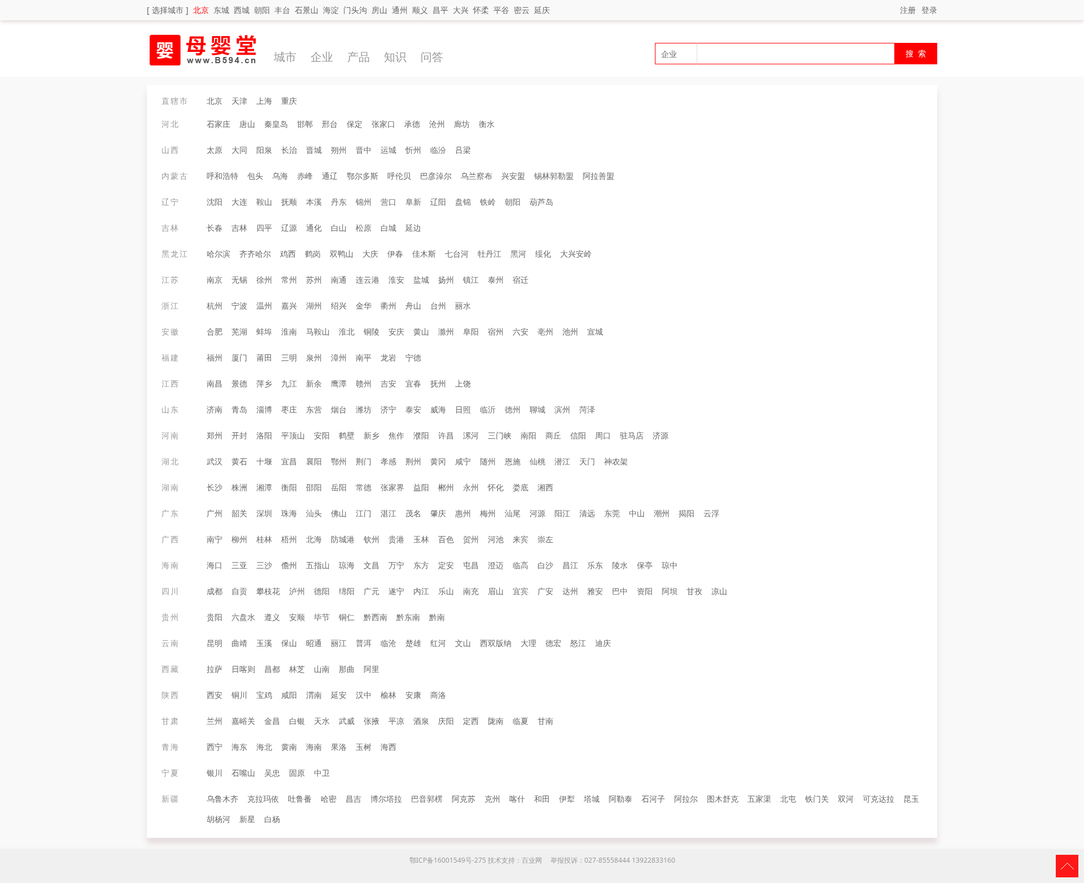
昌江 (570, 565)
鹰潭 (339, 383)
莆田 (264, 357)
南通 (339, 279)
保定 (354, 123)
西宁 (214, 746)
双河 (846, 798)
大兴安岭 (576, 253)
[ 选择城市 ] (168, 10)
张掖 (371, 720)
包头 (255, 175)
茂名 (413, 513)
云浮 (711, 513)
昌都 (272, 669)
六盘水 (243, 617)
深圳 (264, 513)
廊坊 (462, 123)
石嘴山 (243, 772)
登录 (929, 10)
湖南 (170, 487)
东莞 (612, 513)
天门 (587, 461)
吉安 (388, 383)
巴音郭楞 (427, 798)
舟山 (413, 305)
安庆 (396, 331)
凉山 (719, 591)
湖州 (314, 305)
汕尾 (513, 513)
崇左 (545, 539)
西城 (242, 10)
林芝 (297, 669)
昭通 (314, 643)
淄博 (264, 409)
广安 (545, 591)
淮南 (289, 331)
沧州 (437, 123)
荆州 (413, 461)
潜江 (562, 461)
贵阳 (214, 617)
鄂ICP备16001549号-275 (447, 860)
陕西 (170, 694)
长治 (289, 149)
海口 (214, 565)
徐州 (264, 279)
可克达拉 (878, 798)
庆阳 (446, 720)
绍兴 (339, 305)
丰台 (282, 10)
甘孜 (694, 591)
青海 (170, 746)
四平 (264, 227)
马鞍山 (318, 331)
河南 (170, 435)
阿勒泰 (620, 798)
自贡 (239, 591)
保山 (289, 643)
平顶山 (293, 435)
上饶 (463, 383)
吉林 (170, 227)
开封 (239, 435)
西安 (214, 694)
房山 (379, 10)
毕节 (322, 617)
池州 (570, 331)
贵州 (170, 617)
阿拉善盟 (598, 175)
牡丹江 (489, 253)
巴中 (620, 591)
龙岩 (388, 357)
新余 (314, 383)
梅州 (488, 513)
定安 (446, 565)
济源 (660, 435)
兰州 (214, 720)
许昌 (446, 435)
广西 (170, 539)
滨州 (562, 409)
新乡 (371, 435)
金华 (363, 305)
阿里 (371, 669)
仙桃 (537, 461)
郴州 (446, 487)
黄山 (421, 331)
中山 (637, 513)
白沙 (545, 565)
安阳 (322, 435)
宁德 (413, 357)
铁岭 (488, 201)
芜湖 (239, 331)
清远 (587, 513)
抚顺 (289, 201)
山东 (170, 409)
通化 (314, 227)
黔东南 (408, 617)
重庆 (289, 100)
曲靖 (239, 643)
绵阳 (347, 591)
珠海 (289, 513)
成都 (214, 591)
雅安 (595, 591)
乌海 (280, 175)
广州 (214, 513)
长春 (214, 227)
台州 (438, 305)
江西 (170, 383)
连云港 (367, 279)
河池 (496, 539)
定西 (471, 720)
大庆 (370, 253)
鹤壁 (347, 435)
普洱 (363, 643)
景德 (239, 383)
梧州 (289, 539)
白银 (297, 720)
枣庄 (289, 409)
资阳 (645, 591)
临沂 (488, 409)
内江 (421, 591)
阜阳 (471, 331)
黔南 (437, 617)
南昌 (214, 383)
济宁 (388, 409)
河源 (537, 513)
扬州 (446, 279)
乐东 (595, 565)
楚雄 (413, 643)
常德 (363, 487)
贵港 (396, 539)
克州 (492, 798)
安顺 (297, 617)
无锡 (239, 279)
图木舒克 (722, 798)
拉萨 (214, 669)
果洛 (339, 746)
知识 (395, 56)
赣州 (363, 383)
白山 (339, 227)
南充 (471, 591)
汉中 (363, 694)
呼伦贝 (399, 175)
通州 (400, 10)
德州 (513, 409)
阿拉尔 (686, 798)
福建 (170, 357)
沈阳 (214, 201)
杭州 (214, 305)
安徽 (170, 331)
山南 (322, 669)
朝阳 (262, 10)
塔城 (592, 798)
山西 (170, 149)
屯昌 (471, 565)
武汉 (214, 461)
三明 (289, 357)
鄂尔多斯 (362, 175)
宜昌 (289, 461)
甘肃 (170, 720)
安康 (413, 694)
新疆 (170, 798)
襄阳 (314, 461)
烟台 (339, 409)
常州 (289, 279)
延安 (339, 694)
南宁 (214, 539)
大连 (239, 201)
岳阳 (339, 487)
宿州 (496, 331)
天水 (322, 720)
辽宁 (170, 201)
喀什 (517, 798)
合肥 (214, 331)
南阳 (528, 435)
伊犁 (567, 798)
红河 (438, 643)
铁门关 (817, 798)
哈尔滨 (218, 253)
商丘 (553, 435)
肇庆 (438, 513)
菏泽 (587, 409)
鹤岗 (313, 253)
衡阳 (289, 487)
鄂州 (339, 461)
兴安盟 (513, 175)
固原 (297, 772)
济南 (214, 409)
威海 (438, 409)
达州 (570, 591)
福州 (214, 357)
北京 (214, 100)
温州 (264, 305)
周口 (603, 435)
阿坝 (670, 591)
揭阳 (686, 513)
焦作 (396, 435)
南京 (214, 279)
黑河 (518, 253)
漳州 (339, 357)
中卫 (322, 772)
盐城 (421, 279)
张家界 (392, 487)
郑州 (214, 435)
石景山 (306, 10)
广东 (170, 513)
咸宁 (463, 461)
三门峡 (500, 435)
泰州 (496, 279)
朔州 (339, 149)
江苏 (170, 279)
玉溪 (264, 643)
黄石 (239, 461)
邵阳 (314, 487)
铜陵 (371, 331)
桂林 (264, 539)
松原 (363, 227)
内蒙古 (175, 175)
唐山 (247, 123)
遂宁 (396, 591)
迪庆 (603, 643)
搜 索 (916, 53)
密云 (522, 10)
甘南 (545, 720)
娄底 (520, 487)
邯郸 (305, 123)
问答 (432, 56)
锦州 (363, 201)
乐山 (446, 591)
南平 (363, 357)
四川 (170, 591)
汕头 (314, 513)
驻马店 (632, 435)
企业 (322, 56)
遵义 (272, 617)
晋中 (363, 149)
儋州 (289, 565)
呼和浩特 (222, 175)
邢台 (330, 123)
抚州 (438, 383)
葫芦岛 (541, 201)
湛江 (388, 513)
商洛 (438, 694)
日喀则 (243, 669)
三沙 (264, 565)
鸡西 (288, 253)
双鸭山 (341, 253)
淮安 (396, 279)
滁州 (446, 331)
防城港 (343, 539)
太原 (214, 149)
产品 (358, 56)
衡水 (487, 123)
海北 (264, 746)
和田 (542, 798)
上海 (264, 100)
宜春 (413, 383)
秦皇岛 (276, 123)
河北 (170, 123)
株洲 (239, 487)
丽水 (463, 305)
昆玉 (911, 798)
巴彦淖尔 (436, 175)
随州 (488, 461)
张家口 (383, 123)
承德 (412, 123)
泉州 (314, 357)
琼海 (347, 565)
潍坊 (363, 409)
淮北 (347, 331)
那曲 (347, 669)
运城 (388, 149)
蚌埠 (264, 331)
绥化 (543, 253)
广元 (371, 591)
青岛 (239, 409)
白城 (388, 227)
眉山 (496, 591)
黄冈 (438, 461)
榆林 (388, 694)
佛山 (339, 513)
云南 (170, 643)
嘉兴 (289, 305)
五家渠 (759, 798)
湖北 (170, 461)
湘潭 (264, 487)
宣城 (595, 331)
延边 (413, 227)
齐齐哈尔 (255, 253)
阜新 (413, 201)
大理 (528, 643)
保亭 (645, 565)
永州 (471, 487)
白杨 (272, 819)
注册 (908, 10)
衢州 (388, 305)
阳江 (562, 513)
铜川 (239, 694)
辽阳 (438, 201)
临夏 (520, 720)
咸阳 (289, 694)
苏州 (314, 279)
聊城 (537, 409)
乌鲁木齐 (222, 798)
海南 (170, 565)
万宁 (396, 565)
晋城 (314, 149)
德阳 (322, 591)
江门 (363, 513)
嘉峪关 (243, 720)
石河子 (653, 798)
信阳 (578, 435)
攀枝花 (268, 591)
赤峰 (305, 175)
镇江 (471, 279)
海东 (239, 746)
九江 (289, 383)
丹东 (339, 201)
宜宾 (520, 591)
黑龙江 (175, 253)
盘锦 (463, 201)
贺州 (471, 539)
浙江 (170, 305)
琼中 (670, 565)
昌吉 (353, 798)
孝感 (388, 461)
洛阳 (264, 435)
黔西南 (375, 617)
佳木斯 (424, 253)
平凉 (396, 720)
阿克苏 (463, 798)
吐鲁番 (300, 798)
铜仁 (347, 617)
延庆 (542, 10)
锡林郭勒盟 (554, 175)
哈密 (328, 798)
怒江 (578, 643)
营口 (388, 201)
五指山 (318, 565)
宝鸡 (264, 694)
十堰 (264, 461)
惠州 (463, 513)
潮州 (662, 513)
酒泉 (421, 720)
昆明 (214, 643)
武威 (347, 720)
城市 (285, 56)
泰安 (413, 409)
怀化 (496, 487)
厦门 (239, 357)
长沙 (214, 487)
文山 (463, 643)
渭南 (314, 694)
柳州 (239, 539)
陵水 (620, 565)
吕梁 (463, 149)
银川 (214, 772)
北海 (314, 539)
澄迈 (496, 565)
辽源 (289, 227)
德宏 (553, 643)
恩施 (513, 461)
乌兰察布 (476, 175)
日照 (463, 409)
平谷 (501, 10)
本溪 (314, 201)
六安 (520, 331)
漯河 (471, 435)
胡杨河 (218, 819)
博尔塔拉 (386, 798)
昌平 (440, 10)
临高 (520, 565)
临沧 (388, 643)
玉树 (363, 746)
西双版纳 (496, 643)
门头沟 (355, 10)
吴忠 (272, 772)
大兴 (461, 10)
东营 (314, 409)
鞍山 (264, 201)
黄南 (289, 746)
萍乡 (264, 383)
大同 (239, 149)
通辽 (330, 175)
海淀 (331, 10)
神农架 (616, 461)
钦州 (371, 539)
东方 (421, 565)
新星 (247, 819)
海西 (388, 746)
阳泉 (264, 149)
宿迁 (520, 279)
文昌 (371, 565)
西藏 (170, 669)
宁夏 (170, 772)
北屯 (788, 798)
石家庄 (218, 123)
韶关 (239, 513)
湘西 (545, 487)
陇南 (496, 720)
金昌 (272, 720)
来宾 (520, 539)
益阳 (421, 487)
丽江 (339, 643)
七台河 (457, 253)
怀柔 (481, 10)
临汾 (438, 149)
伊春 (395, 253)
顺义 (420, 10)
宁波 (239, 305)
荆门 (363, 461)
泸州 (297, 591)
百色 (446, 539)
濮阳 (421, 435)
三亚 (239, 565)
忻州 (413, 149)
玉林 (421, 539)
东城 (221, 10)
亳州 (545, 331)
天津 (239, 100)
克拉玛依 (263, 798)
